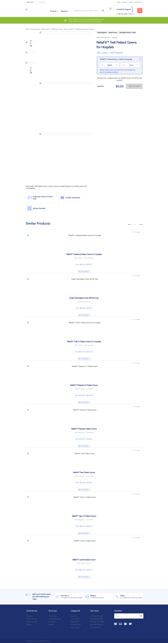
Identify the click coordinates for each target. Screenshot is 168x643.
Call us (122, 596)
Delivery (124, 2)
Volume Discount (32, 619)
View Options (84, 271)
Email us (93, 596)
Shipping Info (74, 622)
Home (27, 29)
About (119, 2)
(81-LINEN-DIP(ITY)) (96, 625)
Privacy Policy (75, 627)
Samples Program (31, 622)
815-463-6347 (41, 2)
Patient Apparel (35, 29)
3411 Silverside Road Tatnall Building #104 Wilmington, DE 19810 (97, 619)
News (130, 2)
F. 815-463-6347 (95, 627)
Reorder (51, 625)
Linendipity (34, 641)
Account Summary (54, 619)
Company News (75, 625)
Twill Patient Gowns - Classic (59, 29)
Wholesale (29, 616)
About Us (73, 616)
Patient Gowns (45, 29)
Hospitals (114, 38)
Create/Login (52, 616)
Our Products (74, 619)
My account (137, 2)
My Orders (51, 622)
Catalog (28, 625)
